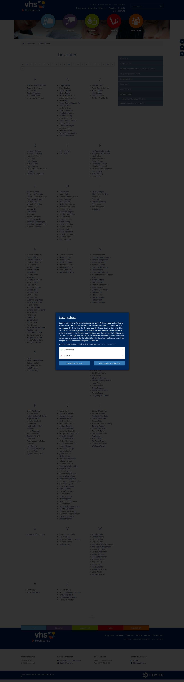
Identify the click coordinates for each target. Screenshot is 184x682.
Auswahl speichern (74, 363)
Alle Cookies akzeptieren (109, 363)
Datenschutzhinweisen (106, 344)
